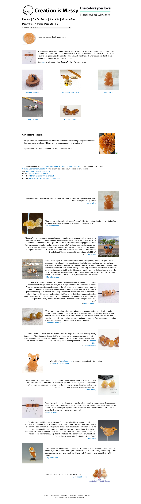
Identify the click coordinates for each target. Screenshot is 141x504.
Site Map (87, 495)
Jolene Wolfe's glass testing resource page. (45, 178)
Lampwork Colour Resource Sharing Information (63, 167)
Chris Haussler (90, 254)
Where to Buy (68, 19)
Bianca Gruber (51, 412)
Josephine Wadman (53, 323)
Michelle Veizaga (52, 277)
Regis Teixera (33, 120)
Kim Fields (92, 439)
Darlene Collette (70, 120)
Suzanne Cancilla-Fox (70, 93)
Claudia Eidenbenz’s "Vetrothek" (34, 169)
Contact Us (72, 495)
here (43, 62)
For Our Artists (40, 19)
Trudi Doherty (91, 390)
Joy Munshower (52, 458)
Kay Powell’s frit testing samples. (38, 171)
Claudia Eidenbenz (80, 477)
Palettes (26, 19)
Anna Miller (108, 93)
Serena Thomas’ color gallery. (39, 174)
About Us (54, 19)
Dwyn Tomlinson (52, 226)
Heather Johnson (32, 93)
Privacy (80, 495)
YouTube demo (66, 361)
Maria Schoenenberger (60, 363)
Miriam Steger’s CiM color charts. (42, 176)
